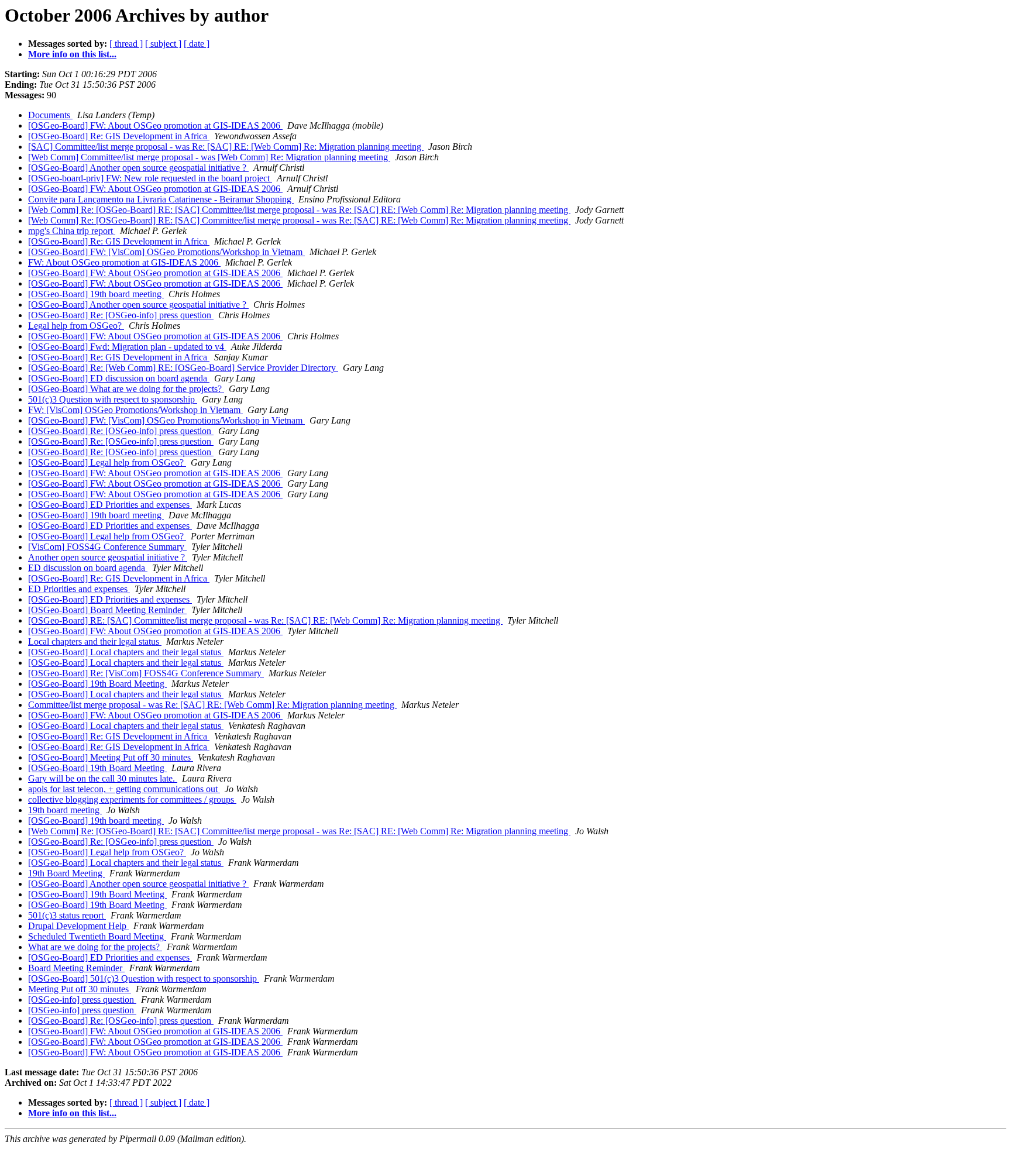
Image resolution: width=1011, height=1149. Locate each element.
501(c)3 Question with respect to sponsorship (112, 399)
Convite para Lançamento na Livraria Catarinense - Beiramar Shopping (161, 199)
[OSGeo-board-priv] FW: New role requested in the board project (150, 178)
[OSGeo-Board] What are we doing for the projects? (126, 389)
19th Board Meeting (66, 873)
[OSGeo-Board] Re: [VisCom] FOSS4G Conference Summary (146, 673)
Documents (50, 115)
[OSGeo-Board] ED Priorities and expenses (110, 505)
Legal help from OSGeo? (76, 326)
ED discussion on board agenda (87, 568)
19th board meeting (65, 810)
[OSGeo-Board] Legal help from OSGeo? (107, 462)
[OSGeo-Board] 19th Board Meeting (97, 684)
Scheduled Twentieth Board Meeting (97, 936)
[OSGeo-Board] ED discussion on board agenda (118, 378)
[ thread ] (126, 44)
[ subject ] (163, 44)
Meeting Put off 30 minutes (79, 989)
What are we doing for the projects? (95, 947)
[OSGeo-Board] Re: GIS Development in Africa (118, 136)
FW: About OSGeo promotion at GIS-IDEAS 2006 (124, 262)
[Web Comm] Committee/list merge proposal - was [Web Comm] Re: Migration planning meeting (209, 157)
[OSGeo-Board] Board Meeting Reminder (107, 610)
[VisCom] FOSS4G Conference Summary (107, 547)
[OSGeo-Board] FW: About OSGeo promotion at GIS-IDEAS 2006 (155, 125)
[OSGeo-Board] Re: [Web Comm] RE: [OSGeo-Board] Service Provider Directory (183, 368)
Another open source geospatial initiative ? (107, 557)
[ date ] (196, 44)
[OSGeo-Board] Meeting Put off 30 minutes (110, 757)
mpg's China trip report (71, 231)
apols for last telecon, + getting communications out (124, 789)
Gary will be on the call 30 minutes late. (102, 778)
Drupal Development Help (78, 926)
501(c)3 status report (67, 915)
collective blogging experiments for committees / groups (132, 799)
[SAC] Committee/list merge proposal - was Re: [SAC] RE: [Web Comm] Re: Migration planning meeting (226, 147)
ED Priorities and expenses (79, 589)
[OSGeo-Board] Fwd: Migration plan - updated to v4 (127, 347)
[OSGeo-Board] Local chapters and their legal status (125, 652)
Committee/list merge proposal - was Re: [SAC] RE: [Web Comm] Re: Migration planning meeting (212, 705)
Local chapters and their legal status (94, 641)
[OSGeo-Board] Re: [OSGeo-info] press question (121, 315)
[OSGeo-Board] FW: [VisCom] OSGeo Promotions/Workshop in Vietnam (166, 252)
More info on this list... (72, 54)
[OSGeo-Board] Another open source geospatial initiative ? (138, 168)
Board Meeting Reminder (76, 968)
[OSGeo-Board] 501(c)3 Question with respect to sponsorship (143, 978)
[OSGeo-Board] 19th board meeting (96, 294)
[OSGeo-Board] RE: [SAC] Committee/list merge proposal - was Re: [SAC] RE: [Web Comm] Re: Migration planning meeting (265, 620)
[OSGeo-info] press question (82, 999)
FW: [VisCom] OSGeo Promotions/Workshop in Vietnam (135, 410)
